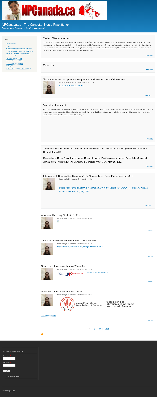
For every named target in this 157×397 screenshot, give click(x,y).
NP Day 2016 (10, 66)
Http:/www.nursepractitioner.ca (97, 272)
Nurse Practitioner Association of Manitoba (19, 51)
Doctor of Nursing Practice (14, 63)
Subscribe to (42, 334)
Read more (149, 55)
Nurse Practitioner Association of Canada (19, 49)
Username (6, 356)
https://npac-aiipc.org (48, 315)
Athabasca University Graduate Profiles (18, 68)
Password (6, 363)
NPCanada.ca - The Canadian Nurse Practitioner (35, 24)
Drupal (12, 391)
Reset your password (13, 376)
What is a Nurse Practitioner (15, 61)
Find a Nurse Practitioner (14, 58)
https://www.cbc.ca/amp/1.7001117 (71, 85)
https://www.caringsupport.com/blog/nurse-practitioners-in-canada (80, 246)
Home (8, 46)
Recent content (11, 44)
